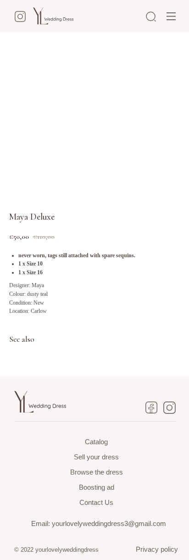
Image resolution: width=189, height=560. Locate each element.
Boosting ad (96, 487)
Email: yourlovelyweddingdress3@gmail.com (98, 523)
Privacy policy (157, 549)
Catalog (96, 442)
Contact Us (96, 502)
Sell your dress (96, 457)
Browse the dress (96, 472)
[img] (171, 16)
